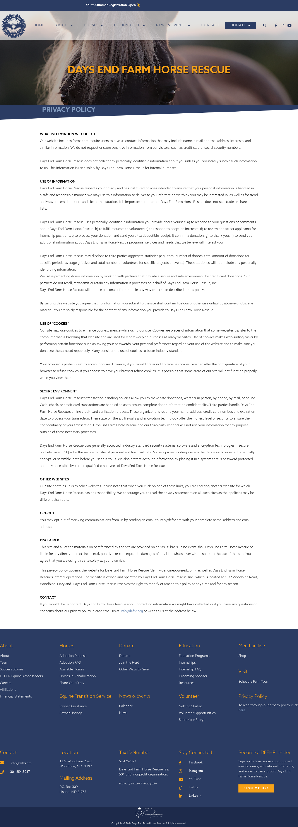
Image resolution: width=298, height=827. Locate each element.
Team (4, 663)
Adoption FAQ (70, 663)
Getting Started (190, 706)
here (241, 710)
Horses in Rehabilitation (78, 676)
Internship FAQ (190, 669)
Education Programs (194, 656)
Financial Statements (16, 696)
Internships (187, 663)
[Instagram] (283, 25)
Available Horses (72, 669)
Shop (242, 656)
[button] (264, 25)
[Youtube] (289, 25)
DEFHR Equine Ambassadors (21, 676)
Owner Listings (71, 713)
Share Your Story (72, 683)
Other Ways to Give (134, 669)
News (123, 713)
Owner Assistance (73, 706)
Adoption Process (73, 656)
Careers (5, 683)
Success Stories (11, 669)
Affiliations (8, 690)
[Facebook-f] (276, 25)
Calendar (125, 706)
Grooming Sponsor (193, 676)
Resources (186, 683)
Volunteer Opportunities (197, 713)
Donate (124, 656)
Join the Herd (129, 663)
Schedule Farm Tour (253, 682)
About (4, 656)
